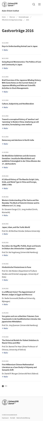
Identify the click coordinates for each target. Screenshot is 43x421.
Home (4, 17)
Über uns (12, 17)
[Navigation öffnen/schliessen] (39, 4)
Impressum (5, 418)
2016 (27, 20)
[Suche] (34, 4)
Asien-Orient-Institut (10, 11)
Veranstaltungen (24, 17)
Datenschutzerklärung (23, 418)
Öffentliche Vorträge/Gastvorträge (12, 20)
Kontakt (12, 418)
